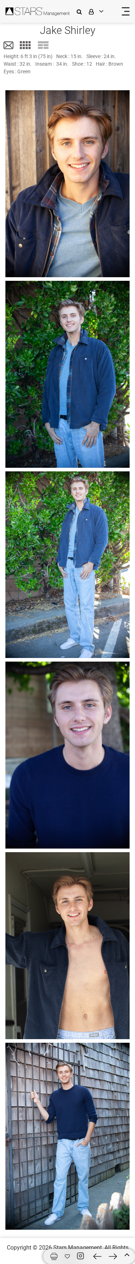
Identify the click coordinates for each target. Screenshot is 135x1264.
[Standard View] (43, 45)
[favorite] (67, 1256)
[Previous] (97, 1256)
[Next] (113, 1256)
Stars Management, (78, 1247)
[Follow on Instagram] (81, 1256)
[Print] (54, 1256)
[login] (100, 11)
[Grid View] (25, 45)
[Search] (81, 11)
